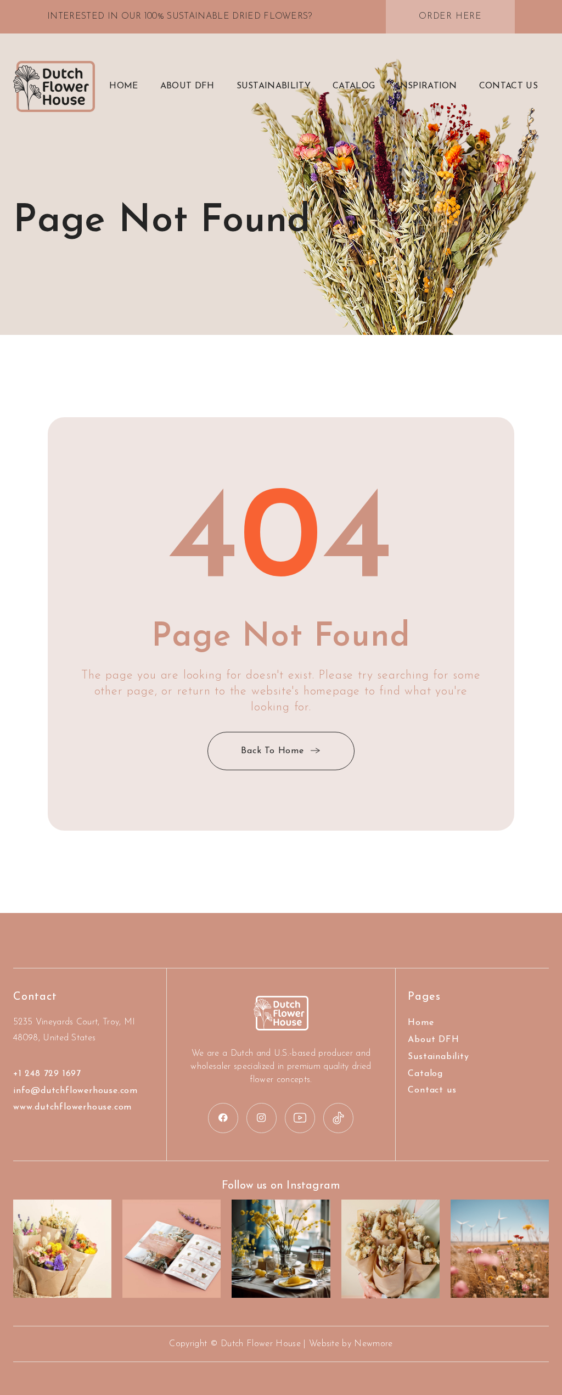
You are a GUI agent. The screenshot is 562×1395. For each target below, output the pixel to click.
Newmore (373, 1344)
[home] (54, 87)
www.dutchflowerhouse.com (72, 1107)
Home (123, 86)
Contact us (432, 1090)
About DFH (433, 1039)
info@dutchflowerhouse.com (75, 1090)
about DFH (187, 86)
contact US (508, 86)
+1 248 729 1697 (47, 1073)
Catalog (354, 86)
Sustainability (274, 86)
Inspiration (427, 86)
